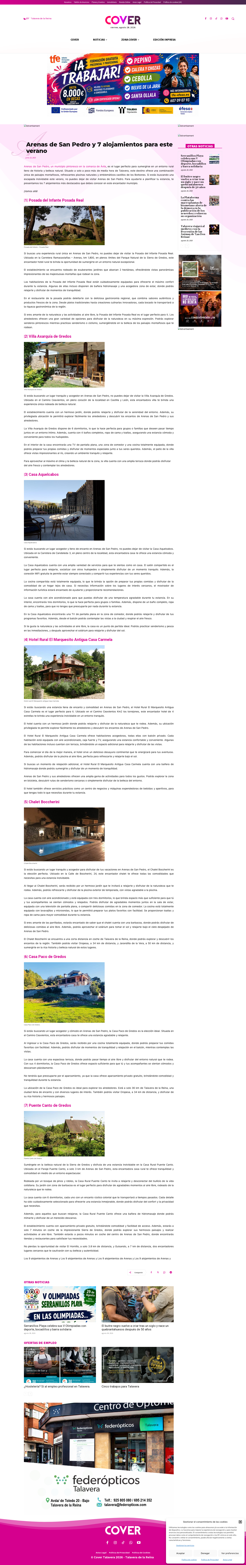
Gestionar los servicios (185, 1545)
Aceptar (180, 1553)
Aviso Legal (227, 1560)
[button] (240, 1521)
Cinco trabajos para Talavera (120, 1386)
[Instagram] (211, 19)
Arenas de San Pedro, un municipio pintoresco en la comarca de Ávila (65, 166)
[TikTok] (216, 19)
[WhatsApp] (222, 19)
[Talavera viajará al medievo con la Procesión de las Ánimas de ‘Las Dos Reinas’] (214, 229)
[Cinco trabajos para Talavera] (138, 1365)
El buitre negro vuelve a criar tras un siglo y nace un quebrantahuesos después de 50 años (135, 1327)
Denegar (205, 1553)
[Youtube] (227, 19)
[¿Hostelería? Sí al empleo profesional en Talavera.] (60, 1365)
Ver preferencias (230, 1553)
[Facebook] (206, 19)
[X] (158, 1272)
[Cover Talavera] (123, 1530)
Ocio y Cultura (30, 1321)
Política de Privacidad (210, 1560)
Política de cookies (189, 1560)
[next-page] (30, 1394)
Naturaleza (106, 1321)
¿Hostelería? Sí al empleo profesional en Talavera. (57, 1386)
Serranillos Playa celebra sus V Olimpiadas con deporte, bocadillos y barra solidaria (55, 1327)
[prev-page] (25, 1394)
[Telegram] (171, 1272)
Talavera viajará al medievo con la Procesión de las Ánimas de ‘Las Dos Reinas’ (193, 232)
